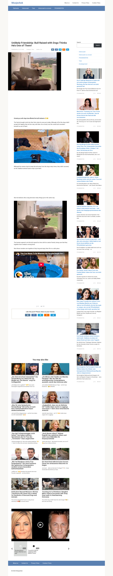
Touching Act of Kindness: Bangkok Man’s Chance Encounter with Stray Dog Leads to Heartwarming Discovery (55, 494)
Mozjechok (17, 2)
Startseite (16, 8)
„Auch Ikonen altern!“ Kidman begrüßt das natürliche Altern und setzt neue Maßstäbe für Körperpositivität (54, 436)
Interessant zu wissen (44, 8)
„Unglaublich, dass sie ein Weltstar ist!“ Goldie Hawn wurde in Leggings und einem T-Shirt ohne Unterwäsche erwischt (55, 407)
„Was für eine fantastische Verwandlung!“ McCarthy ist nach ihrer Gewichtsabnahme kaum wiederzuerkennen (23, 407)
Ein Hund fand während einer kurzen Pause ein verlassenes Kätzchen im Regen (55, 463)
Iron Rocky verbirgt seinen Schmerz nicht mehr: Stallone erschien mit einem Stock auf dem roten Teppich (88, 338)
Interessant (25, 8)
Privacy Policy (85, 3)
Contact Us (75, 3)
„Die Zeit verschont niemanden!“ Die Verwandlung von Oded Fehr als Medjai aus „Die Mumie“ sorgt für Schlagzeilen (24, 379)
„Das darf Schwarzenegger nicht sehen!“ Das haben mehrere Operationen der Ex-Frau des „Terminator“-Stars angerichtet (23, 436)
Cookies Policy (96, 3)
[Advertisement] (56, 24)
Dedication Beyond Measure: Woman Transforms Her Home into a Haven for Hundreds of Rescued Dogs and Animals (24, 494)
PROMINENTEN (59, 8)
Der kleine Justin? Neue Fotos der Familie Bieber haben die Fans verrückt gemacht (89, 272)
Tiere (33, 8)
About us (67, 3)
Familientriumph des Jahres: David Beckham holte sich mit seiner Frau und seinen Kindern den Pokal (89, 179)
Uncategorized (83, 64)
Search (79, 42)
